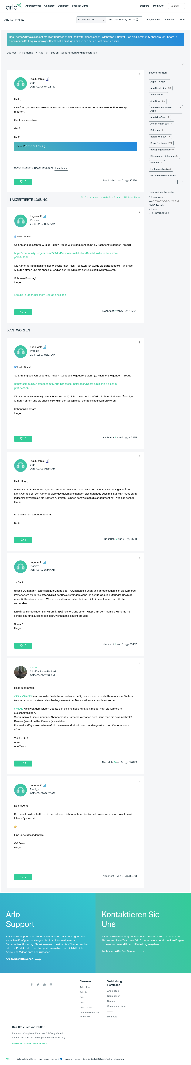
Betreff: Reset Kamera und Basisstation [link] (74, 53)
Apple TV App (157, 82)
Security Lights (80, 6)
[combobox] (124, 19)
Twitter (38, 984)
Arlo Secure (156, 95)
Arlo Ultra (85, 987)
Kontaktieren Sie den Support (118, 951)
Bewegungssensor (160, 150)
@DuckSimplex (23, 696)
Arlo (41, 53)
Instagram (51, 984)
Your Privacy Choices (47, 1059)
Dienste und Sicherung (162, 156)
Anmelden (169, 19)
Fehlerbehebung (159, 169)
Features (155, 163)
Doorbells (63, 6)
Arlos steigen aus (159, 124)
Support (144, 6)
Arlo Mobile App (158, 88)
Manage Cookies (72, 1059)
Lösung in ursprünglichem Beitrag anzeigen (40, 294)
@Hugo (18, 708)
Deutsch (12, 53)
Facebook (32, 984)
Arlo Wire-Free (157, 117)
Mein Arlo (158, 6)
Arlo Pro (84, 992)
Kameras (27, 53)
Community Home (116, 1006)
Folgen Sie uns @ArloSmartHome (28, 1044)
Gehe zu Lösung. (35, 146)
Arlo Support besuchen (19, 959)
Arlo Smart (155, 101)
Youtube (44, 984)
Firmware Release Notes (163, 175)
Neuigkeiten (113, 996)
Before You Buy (158, 137)
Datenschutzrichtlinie (26, 1059)
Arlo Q (83, 1002)
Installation (61, 168)
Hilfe (182, 19)
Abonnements (33, 6)
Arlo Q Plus (86, 1008)
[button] (139, 74)
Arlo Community (14, 19)
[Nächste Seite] (182, 182)
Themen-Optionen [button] (182, 65)
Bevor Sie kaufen (159, 143)
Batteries (155, 130)
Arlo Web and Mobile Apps (161, 109)
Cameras (49, 6)
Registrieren (153, 19)
